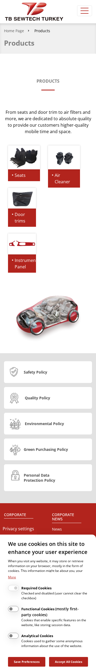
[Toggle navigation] (84, 10)
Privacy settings (18, 529)
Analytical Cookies (37, 635)
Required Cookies (36, 588)
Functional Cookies (50, 611)
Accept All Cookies (68, 662)
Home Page (14, 30)
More (12, 577)
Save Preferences (26, 662)
